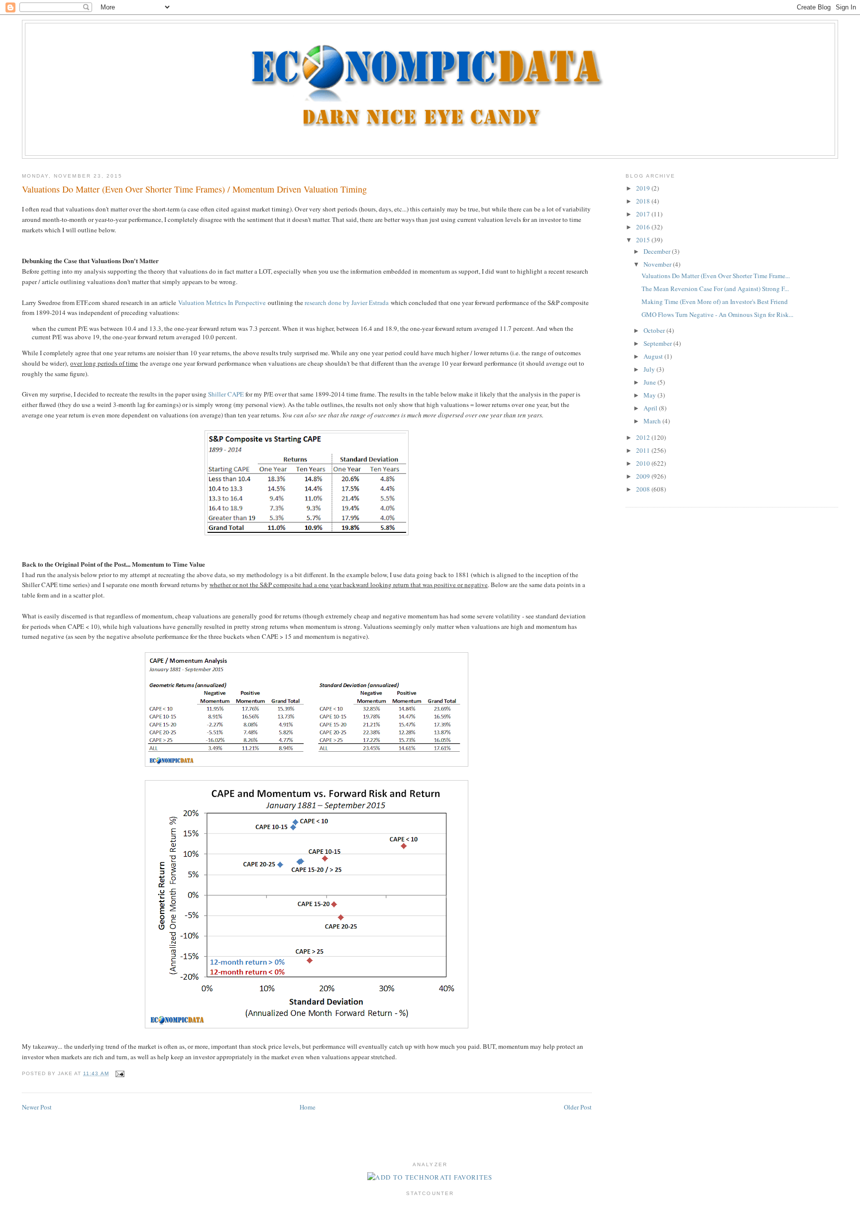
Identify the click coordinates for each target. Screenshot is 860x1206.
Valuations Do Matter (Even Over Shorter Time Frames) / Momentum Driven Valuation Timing (194, 189)
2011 (643, 450)
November (658, 264)
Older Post (578, 1107)
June (650, 382)
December (658, 251)
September (658, 343)
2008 (643, 489)
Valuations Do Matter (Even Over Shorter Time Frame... (716, 275)
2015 (643, 239)
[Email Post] (118, 1073)
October (655, 330)
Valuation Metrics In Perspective (222, 302)
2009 (643, 476)
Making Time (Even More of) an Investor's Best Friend (715, 301)
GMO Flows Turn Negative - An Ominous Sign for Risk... (717, 314)
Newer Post (37, 1107)
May (650, 395)
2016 (643, 226)
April (651, 407)
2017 (643, 213)
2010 (643, 463)
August (654, 356)
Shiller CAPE (226, 394)
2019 (643, 188)
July (650, 369)
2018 (643, 201)
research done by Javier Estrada (347, 302)
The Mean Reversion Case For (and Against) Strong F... (715, 288)
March (653, 420)
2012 (643, 437)
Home (308, 1107)
